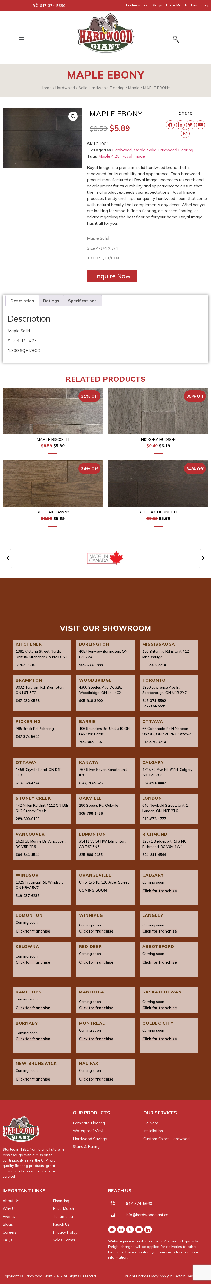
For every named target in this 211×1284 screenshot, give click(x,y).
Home (46, 87)
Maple (134, 87)
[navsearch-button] (176, 40)
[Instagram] (121, 1229)
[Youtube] (139, 1229)
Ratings (51, 300)
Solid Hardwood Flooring (101, 87)
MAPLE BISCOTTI (53, 439)
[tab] (22, 300)
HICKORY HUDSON (158, 439)
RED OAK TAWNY (52, 512)
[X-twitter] (130, 1229)
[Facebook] (112, 1229)
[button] (21, 38)
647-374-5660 (139, 1203)
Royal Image (133, 156)
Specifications (82, 300)
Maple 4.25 (109, 156)
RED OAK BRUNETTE (158, 512)
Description (22, 300)
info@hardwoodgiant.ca (147, 1214)
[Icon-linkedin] (148, 1229)
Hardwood (65, 87)
